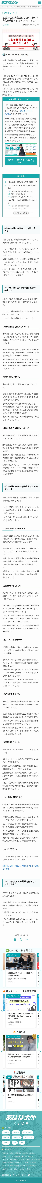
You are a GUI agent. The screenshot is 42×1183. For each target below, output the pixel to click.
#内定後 (4, 1162)
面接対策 (6, 1132)
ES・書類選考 (27, 1132)
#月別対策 (6, 25)
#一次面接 (18, 1162)
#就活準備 (5, 1169)
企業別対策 (16, 1137)
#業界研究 (24, 1156)
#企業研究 (25, 1153)
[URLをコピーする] (27, 939)
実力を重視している (18, 194)
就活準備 (6, 1137)
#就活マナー (33, 1153)
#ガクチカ (5, 1159)
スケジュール (9, 13)
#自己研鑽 (37, 1159)
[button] (15, 939)
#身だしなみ (5, 1166)
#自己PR (11, 1153)
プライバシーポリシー (20, 1175)
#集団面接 (33, 1166)
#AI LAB (22, 1166)
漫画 (22, 1142)
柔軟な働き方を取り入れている (22, 197)
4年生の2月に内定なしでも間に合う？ (23, 182)
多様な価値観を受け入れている (22, 191)
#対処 (28, 1169)
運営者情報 (6, 1175)
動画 (14, 1142)
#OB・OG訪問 (14, 1166)
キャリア (6, 1142)
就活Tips (16, 1132)
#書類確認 (11, 1162)
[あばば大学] (9, 2)
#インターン (25, 1162)
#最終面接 (31, 1156)
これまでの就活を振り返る (21, 206)
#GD (27, 1166)
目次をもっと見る (21, 213)
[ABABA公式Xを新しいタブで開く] (15, 1123)
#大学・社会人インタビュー (17, 1169)
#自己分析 (18, 1153)
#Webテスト (29, 1159)
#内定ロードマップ (7, 1156)
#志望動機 (17, 1156)
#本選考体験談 (13, 1159)
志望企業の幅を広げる (19, 209)
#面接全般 (5, 1153)
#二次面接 (33, 1162)
